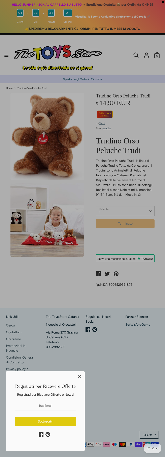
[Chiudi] (79, 376)
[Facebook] (41, 434)
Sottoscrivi (45, 421)
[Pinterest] (47, 434)
